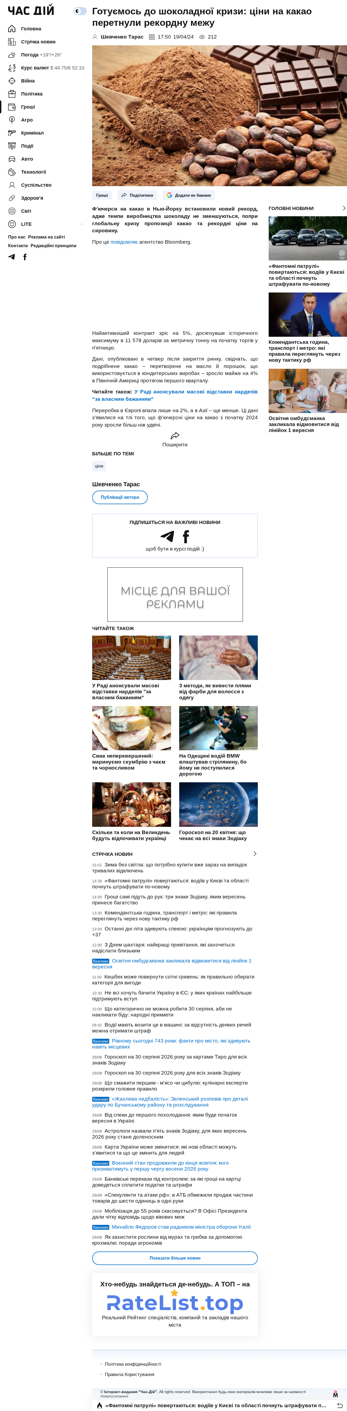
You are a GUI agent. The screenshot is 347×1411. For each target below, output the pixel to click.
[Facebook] (25, 258)
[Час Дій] (31, 11)
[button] (340, 1405)
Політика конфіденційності (133, 1364)
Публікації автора (120, 497)
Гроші (102, 195)
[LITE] (81, 224)
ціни (99, 466)
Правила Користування (129, 1374)
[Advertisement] (175, 288)
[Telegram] (11, 258)
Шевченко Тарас (116, 484)
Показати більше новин (175, 1258)
